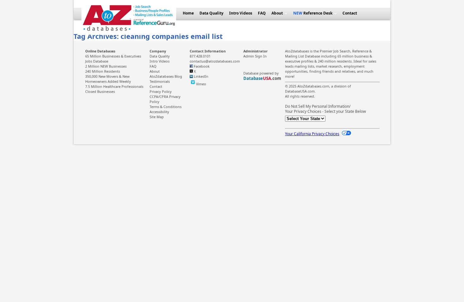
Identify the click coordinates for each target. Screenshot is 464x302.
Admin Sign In (255, 56)
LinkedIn (201, 76)
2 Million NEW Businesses (106, 66)
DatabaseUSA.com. (300, 91)
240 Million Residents (102, 71)
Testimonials (160, 81)
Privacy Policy (161, 91)
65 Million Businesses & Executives (113, 56)
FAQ (262, 13)
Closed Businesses (100, 91)
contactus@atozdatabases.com (215, 61)
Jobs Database (96, 61)
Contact (349, 13)
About (277, 13)
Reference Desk (317, 13)
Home (188, 13)
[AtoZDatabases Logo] (128, 33)
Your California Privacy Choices (312, 133)
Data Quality (211, 13)
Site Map (157, 116)
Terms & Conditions (165, 106)
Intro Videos (240, 13)
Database (253, 78)
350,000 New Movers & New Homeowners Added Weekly (108, 79)
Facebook (202, 66)
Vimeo (201, 84)
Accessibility (159, 111)
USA (267, 78)
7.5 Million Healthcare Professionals (114, 86)
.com (262, 78)
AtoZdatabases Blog (166, 76)
